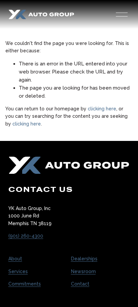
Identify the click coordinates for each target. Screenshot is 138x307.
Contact (80, 284)
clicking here (102, 108)
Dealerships (84, 258)
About (15, 258)
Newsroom (83, 271)
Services (18, 271)
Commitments (24, 284)
